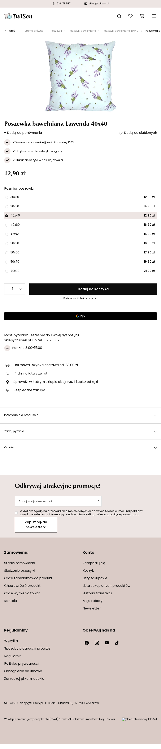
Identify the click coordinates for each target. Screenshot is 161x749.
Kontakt (10, 601)
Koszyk (88, 571)
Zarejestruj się (94, 563)
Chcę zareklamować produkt (28, 578)
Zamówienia (16, 553)
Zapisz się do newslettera (36, 525)
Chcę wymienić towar (22, 593)
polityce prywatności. (124, 514)
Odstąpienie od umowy (23, 671)
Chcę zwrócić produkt (22, 586)
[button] (41, 555)
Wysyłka (11, 641)
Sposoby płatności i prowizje (27, 648)
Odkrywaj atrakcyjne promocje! (58, 485)
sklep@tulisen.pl (31, 703)
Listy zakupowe (95, 578)
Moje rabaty (93, 601)
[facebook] (87, 643)
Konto (88, 553)
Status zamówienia (19, 563)
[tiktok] (117, 643)
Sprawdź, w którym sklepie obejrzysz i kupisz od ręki (55, 382)
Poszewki (56, 31)
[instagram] (97, 643)
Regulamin (12, 656)
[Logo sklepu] (18, 16)
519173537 (11, 703)
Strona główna (34, 31)
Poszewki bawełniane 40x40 (120, 31)
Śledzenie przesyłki (19, 571)
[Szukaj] (119, 16)
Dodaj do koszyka (93, 289)
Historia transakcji (97, 593)
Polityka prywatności (21, 663)
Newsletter (92, 608)
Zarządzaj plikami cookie (24, 679)
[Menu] (153, 16)
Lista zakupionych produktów (106, 586)
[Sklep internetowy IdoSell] (139, 719)
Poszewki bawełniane (82, 31)
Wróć (12, 31)
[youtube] (107, 643)
